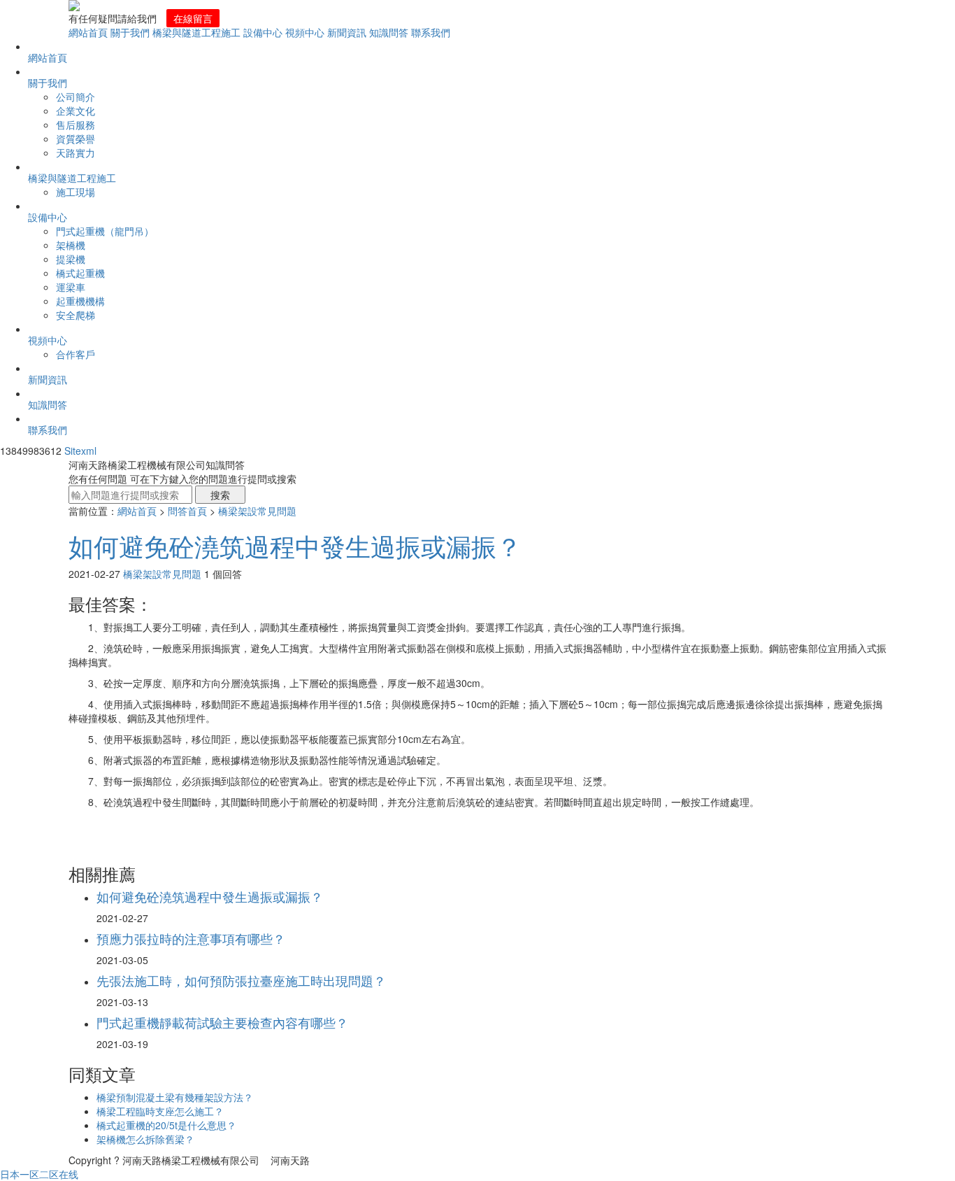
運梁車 (70, 287)
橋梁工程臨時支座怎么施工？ (160, 1111)
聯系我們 (430, 32)
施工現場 (75, 192)
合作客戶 (75, 354)
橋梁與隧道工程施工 (196, 32)
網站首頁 (88, 32)
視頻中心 (304, 32)
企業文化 (75, 111)
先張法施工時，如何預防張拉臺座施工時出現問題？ (241, 980)
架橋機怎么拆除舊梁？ (145, 1139)
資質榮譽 (75, 139)
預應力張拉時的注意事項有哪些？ (190, 938)
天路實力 (75, 153)
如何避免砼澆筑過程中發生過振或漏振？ (295, 545)
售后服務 (75, 125)
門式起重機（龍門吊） (105, 231)
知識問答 (388, 32)
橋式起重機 (80, 273)
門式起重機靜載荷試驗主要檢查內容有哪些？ (222, 1022)
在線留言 (193, 18)
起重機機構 (80, 301)
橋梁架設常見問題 (257, 511)
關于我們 (130, 32)
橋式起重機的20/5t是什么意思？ (166, 1125)
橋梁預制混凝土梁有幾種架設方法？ (174, 1097)
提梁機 (70, 259)
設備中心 (262, 32)
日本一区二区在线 (39, 1174)
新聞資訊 (346, 32)
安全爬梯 (75, 315)
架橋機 (70, 245)
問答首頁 (187, 511)
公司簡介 (75, 97)
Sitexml (80, 451)
